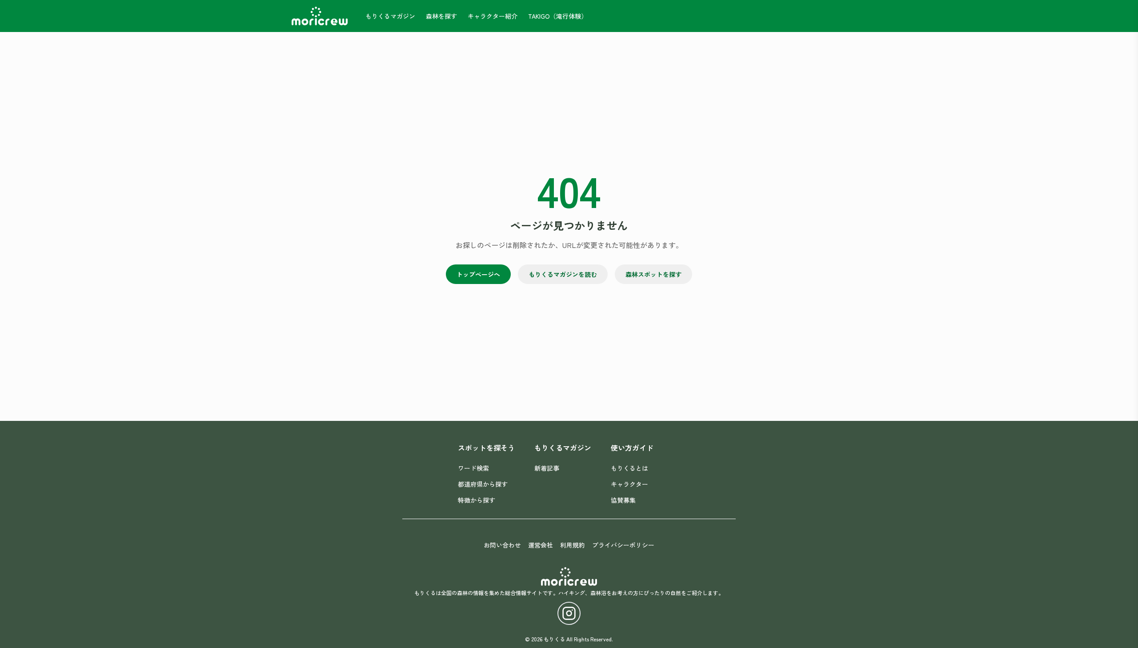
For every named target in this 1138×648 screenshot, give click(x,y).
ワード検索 (473, 468)
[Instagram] (569, 613)
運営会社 (540, 544)
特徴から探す (476, 500)
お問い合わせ (502, 544)
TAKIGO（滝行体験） (557, 16)
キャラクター (629, 484)
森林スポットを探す (653, 274)
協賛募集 (623, 500)
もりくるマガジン (390, 16)
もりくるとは (629, 468)
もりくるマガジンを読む (563, 274)
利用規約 (572, 544)
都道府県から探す (483, 484)
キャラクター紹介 (492, 16)
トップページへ (478, 274)
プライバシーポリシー (623, 544)
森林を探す (441, 16)
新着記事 (546, 468)
